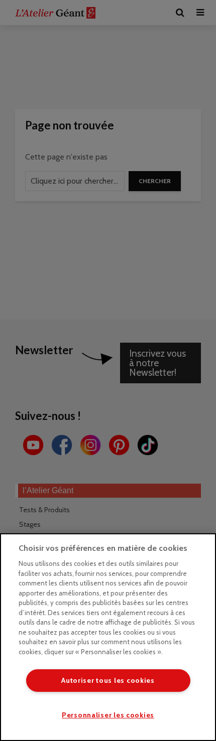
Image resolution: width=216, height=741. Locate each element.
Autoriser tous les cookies (108, 680)
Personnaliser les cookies (108, 714)
